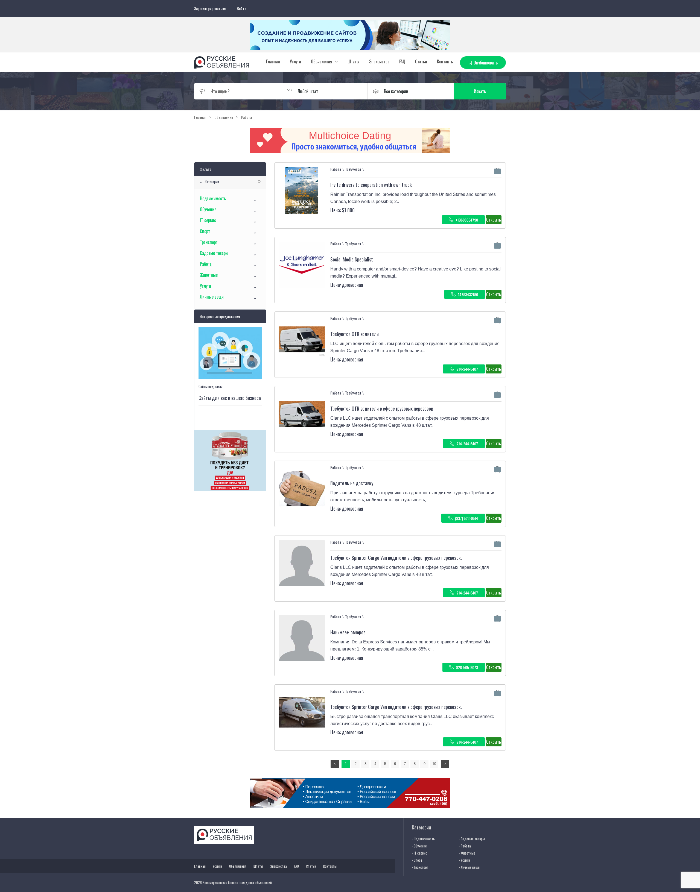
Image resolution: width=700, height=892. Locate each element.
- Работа (465, 846)
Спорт (205, 231)
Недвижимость (213, 198)
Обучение (208, 209)
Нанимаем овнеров (347, 632)
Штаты (353, 61)
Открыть (493, 219)
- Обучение (419, 846)
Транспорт (209, 242)
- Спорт (417, 860)
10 (434, 764)
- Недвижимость (423, 839)
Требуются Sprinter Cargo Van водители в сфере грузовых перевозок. (396, 557)
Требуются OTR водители (354, 333)
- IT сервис (419, 853)
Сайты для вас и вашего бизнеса (230, 397)
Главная (273, 61)
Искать (480, 91)
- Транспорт (420, 867)
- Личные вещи (469, 867)
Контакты (445, 61)
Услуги (295, 61)
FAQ (402, 61)
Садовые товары (214, 253)
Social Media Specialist (351, 259)
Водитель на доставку (351, 483)
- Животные (467, 853)
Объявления (321, 61)
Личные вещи (212, 296)
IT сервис (208, 220)
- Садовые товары (472, 839)
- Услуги (464, 860)
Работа (206, 264)
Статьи (421, 61)
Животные (209, 275)
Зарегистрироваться (210, 8)
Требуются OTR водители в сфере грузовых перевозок (381, 408)
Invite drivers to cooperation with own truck (371, 184)
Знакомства (379, 61)
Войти (241, 8)
